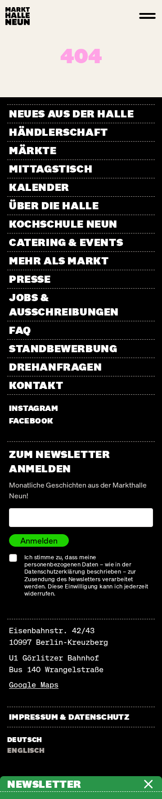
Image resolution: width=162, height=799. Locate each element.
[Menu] (148, 16)
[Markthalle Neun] (17, 16)
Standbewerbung (63, 348)
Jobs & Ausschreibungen (64, 304)
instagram (33, 408)
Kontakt (36, 385)
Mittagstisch (50, 169)
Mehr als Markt (58, 261)
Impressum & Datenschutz (69, 717)
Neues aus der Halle (71, 114)
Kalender (39, 187)
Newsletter (44, 784)
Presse (30, 279)
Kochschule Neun (63, 224)
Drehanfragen (55, 367)
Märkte (33, 150)
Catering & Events (66, 242)
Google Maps (33, 684)
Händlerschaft (58, 132)
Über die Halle (54, 205)
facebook (31, 420)
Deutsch (24, 739)
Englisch (26, 750)
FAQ (20, 330)
